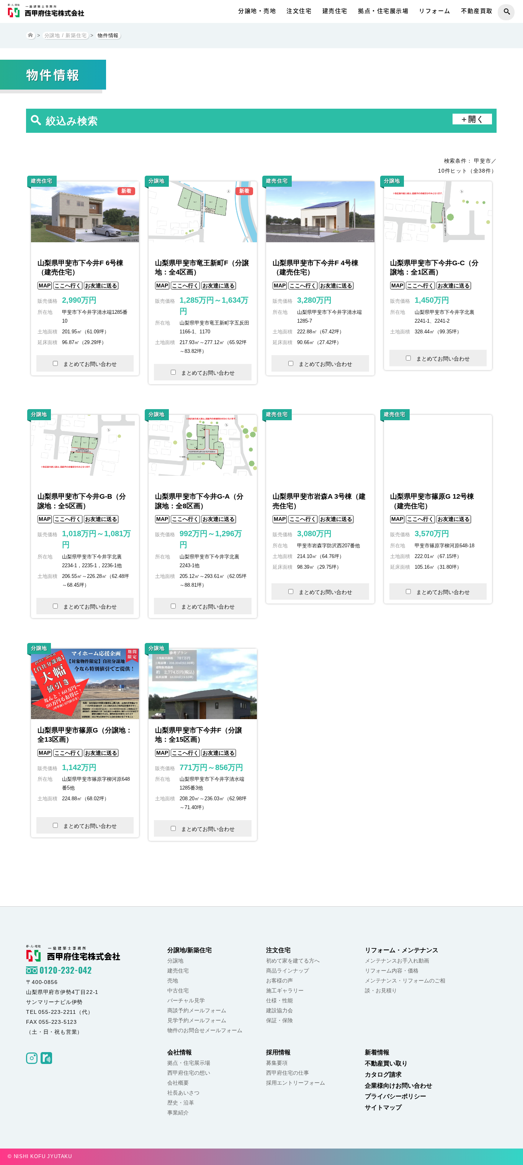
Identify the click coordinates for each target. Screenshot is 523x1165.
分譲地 (175, 961)
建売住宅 (335, 11)
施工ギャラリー (285, 990)
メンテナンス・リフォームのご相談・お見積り (405, 985)
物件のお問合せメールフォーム (204, 1030)
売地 (172, 980)
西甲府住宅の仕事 (287, 1073)
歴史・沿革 (180, 1103)
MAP (45, 285)
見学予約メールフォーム (196, 1020)
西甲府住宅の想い (188, 1073)
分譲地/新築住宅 (189, 950)
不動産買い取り (386, 1063)
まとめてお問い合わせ (90, 364)
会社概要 (178, 1083)
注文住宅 (299, 11)
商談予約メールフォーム (196, 1010)
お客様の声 (279, 980)
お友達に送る (101, 285)
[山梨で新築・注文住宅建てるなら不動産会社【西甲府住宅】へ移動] (30, 35)
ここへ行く (67, 285)
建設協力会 (279, 1010)
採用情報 (278, 1052)
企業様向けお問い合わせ (398, 1085)
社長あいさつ (183, 1093)
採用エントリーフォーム (295, 1083)
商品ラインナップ (287, 971)
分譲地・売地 (257, 11)
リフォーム (435, 11)
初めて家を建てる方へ (293, 961)
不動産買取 (477, 11)
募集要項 (277, 1063)
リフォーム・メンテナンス (401, 950)
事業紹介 (178, 1113)
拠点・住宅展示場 (383, 11)
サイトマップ (383, 1107)
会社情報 (179, 1052)
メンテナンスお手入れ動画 (397, 961)
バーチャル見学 (186, 1000)
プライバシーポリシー (395, 1096)
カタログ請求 (383, 1074)
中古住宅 (178, 990)
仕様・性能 (279, 1000)
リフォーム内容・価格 (391, 971)
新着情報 (377, 1052)
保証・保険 (279, 1020)
